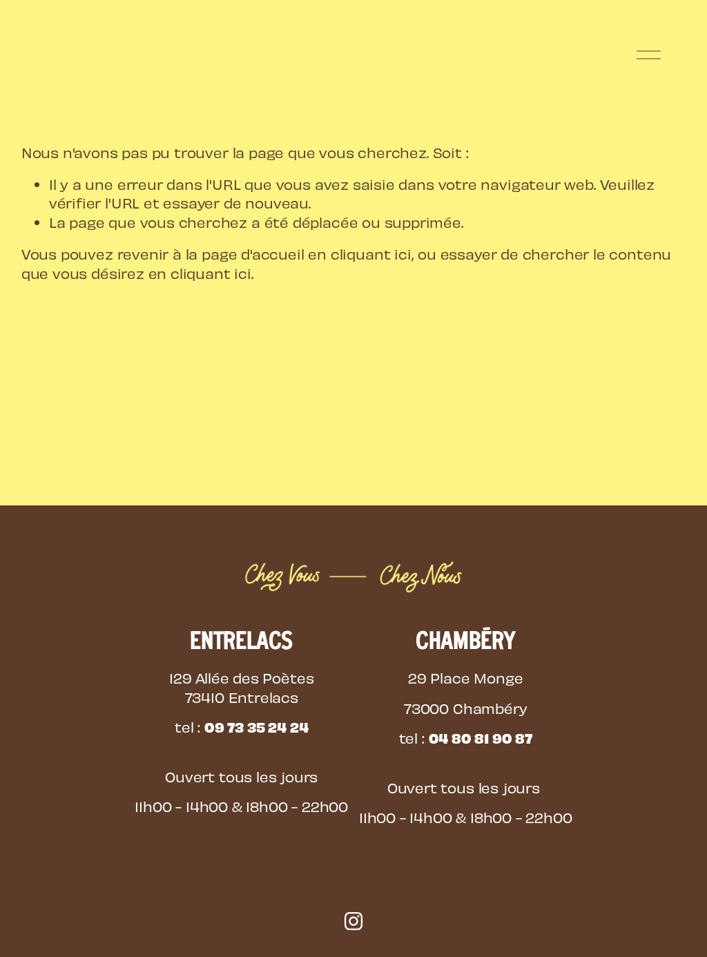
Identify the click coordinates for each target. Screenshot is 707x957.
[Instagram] (353, 921)
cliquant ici (371, 253)
